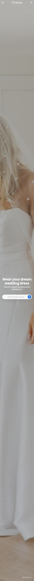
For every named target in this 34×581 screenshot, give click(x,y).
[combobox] (17, 297)
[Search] (31, 2)
